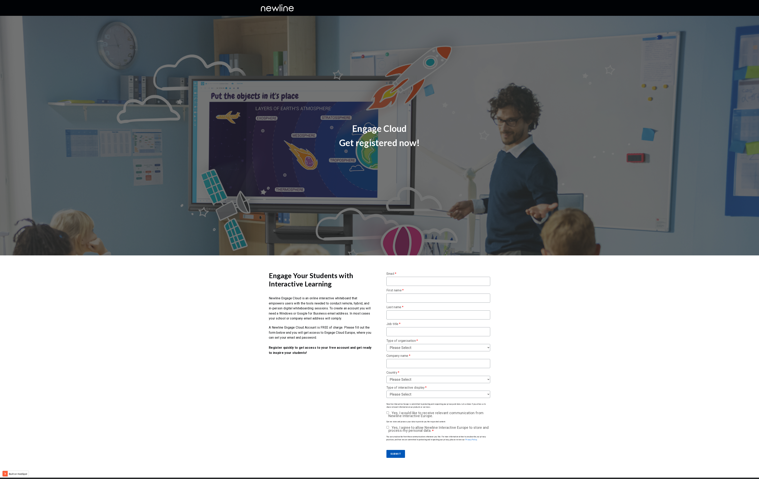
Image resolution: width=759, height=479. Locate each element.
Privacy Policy (471, 440)
